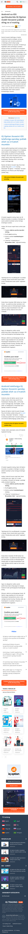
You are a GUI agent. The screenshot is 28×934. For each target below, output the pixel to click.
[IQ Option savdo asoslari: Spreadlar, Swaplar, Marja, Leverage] (4, 886)
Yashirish (16, 118)
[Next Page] (5, 757)
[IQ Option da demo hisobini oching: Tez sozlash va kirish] (18, 741)
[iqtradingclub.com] (7, 2)
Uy (2, 11)
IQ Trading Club (7, 923)
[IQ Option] (13, 777)
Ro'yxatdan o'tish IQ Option (14, 6)
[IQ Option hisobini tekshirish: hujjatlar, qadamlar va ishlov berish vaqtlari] (18, 701)
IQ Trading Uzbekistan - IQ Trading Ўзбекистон (11, 931)
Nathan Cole (19, 26)
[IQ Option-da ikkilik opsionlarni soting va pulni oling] (4, 859)
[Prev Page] (2, 757)
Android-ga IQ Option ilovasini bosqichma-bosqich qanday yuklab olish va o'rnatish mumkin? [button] (12, 646)
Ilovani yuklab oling (8, 926)
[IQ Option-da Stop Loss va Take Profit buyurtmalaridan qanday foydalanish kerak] (7, 721)
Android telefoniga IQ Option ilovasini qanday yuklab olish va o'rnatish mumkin (14, 126)
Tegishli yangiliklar (9, 688)
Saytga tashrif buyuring (14, 781)
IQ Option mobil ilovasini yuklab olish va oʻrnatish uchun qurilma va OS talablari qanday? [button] (14, 638)
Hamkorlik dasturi (17, 923)
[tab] (14, 638)
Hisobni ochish (14, 785)
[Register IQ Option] (14, 798)
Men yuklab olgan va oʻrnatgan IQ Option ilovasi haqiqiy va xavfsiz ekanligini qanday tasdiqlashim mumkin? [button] (12, 672)
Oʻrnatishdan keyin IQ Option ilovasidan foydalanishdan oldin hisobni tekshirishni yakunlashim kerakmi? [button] (14, 663)
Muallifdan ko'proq (9, 692)
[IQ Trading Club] (14, 902)
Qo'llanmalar (8, 11)
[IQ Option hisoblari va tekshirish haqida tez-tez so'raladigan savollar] (18, 721)
